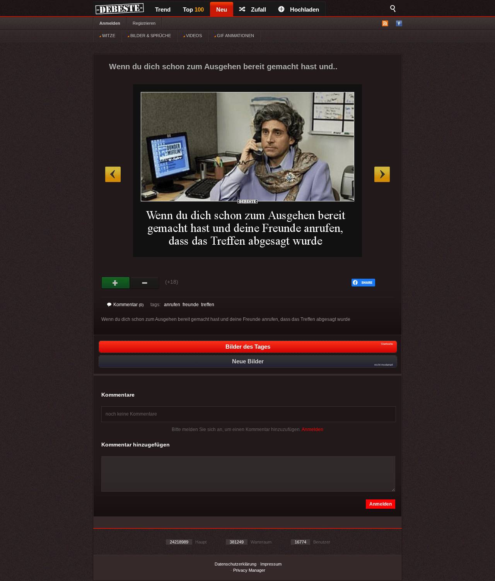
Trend (163, 9)
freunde (191, 304)
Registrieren (144, 23)
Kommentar (128, 304)
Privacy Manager (249, 570)
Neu (221, 9)
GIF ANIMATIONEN (235, 35)
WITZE (108, 35)
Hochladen (304, 9)
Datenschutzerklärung (235, 564)
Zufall (258, 9)
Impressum (271, 564)
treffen (207, 304)
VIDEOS (193, 35)
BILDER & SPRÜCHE (150, 35)
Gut (115, 283)
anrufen (172, 304)
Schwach (144, 283)
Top (193, 9)
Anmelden (109, 23)
